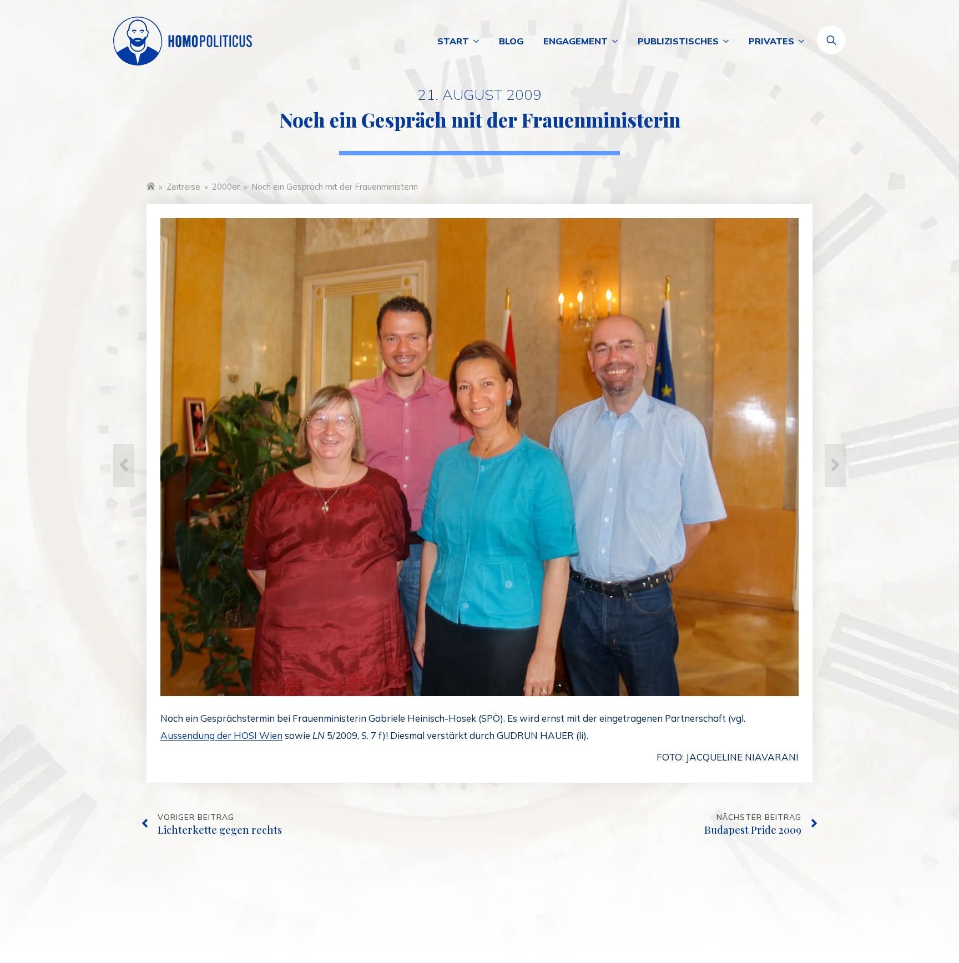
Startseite (151, 185)
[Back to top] (909, 913)
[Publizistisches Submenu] (729, 41)
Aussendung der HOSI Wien (221, 735)
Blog (511, 41)
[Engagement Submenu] (618, 41)
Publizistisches (678, 41)
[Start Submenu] (479, 41)
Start (453, 41)
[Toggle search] (831, 40)
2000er (226, 186)
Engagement (575, 41)
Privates (771, 41)
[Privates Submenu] (804, 41)
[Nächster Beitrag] (835, 465)
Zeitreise (183, 186)
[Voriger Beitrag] (123, 465)
